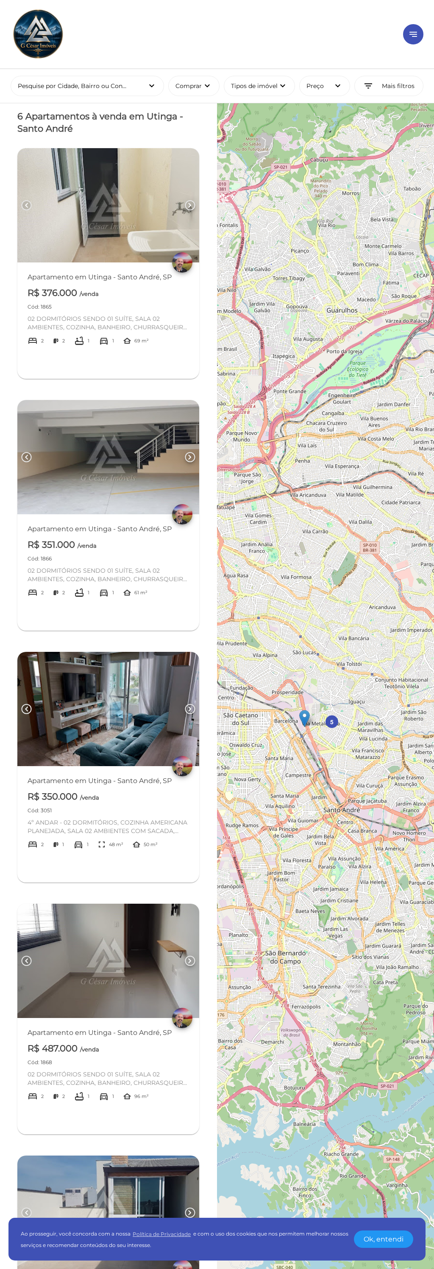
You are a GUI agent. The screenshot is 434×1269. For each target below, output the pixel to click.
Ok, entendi (383, 1239)
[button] (304, 718)
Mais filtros (389, 86)
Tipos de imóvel (263, 86)
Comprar (193, 86)
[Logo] (202, 34)
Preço (324, 86)
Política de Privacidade (162, 1234)
